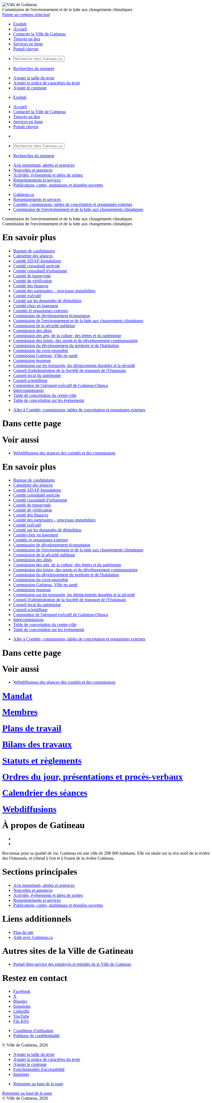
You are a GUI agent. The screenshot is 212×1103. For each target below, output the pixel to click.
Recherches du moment (33, 68)
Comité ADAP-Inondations (37, 261)
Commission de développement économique (51, 315)
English (19, 24)
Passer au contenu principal (26, 14)
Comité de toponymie (32, 275)
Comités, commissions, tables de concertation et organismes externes (72, 204)
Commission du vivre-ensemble (40, 350)
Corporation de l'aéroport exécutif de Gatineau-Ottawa (60, 385)
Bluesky (20, 1001)
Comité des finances (30, 285)
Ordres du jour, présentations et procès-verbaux (92, 777)
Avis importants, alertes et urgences (44, 165)
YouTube (21, 1016)
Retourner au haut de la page (38, 1083)
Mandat (17, 696)
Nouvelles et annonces (32, 170)
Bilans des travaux (37, 744)
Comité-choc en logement (35, 305)
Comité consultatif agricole (36, 266)
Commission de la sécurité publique (44, 325)
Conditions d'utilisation (33, 1030)
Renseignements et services (37, 180)
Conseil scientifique (30, 380)
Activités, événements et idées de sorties (48, 175)
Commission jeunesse (32, 360)
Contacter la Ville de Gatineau (39, 34)
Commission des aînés (32, 330)
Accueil (20, 29)
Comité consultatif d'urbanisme (40, 270)
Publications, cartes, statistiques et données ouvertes (58, 185)
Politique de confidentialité (36, 1035)
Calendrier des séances (33, 256)
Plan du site (23, 932)
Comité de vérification (32, 280)
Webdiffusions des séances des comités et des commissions (64, 453)
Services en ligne (28, 44)
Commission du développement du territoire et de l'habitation (66, 345)
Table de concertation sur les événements (48, 400)
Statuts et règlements (41, 761)
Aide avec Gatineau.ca (33, 937)
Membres (20, 712)
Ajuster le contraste (30, 88)
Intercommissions (28, 390)
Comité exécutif (27, 295)
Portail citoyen (25, 49)
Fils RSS (21, 1021)
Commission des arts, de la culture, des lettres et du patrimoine (67, 335)
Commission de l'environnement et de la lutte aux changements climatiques (78, 209)
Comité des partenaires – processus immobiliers (54, 290)
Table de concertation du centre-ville (44, 395)
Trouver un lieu (26, 39)
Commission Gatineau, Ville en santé (45, 355)
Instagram (21, 1006)
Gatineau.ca (23, 194)
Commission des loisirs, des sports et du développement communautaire (75, 340)
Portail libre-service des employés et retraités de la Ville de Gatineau (72, 964)
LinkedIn (21, 1011)
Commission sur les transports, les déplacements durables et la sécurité (74, 365)
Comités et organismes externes (40, 310)
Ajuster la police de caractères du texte (46, 83)
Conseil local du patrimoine (37, 375)
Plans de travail (31, 728)
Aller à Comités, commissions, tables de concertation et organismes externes (79, 409)
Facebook (21, 991)
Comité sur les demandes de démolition (47, 300)
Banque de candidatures (34, 251)
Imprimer (21, 1074)
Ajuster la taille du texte (33, 78)
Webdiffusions (29, 809)
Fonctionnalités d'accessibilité (39, 1069)
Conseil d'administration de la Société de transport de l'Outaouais (69, 370)
